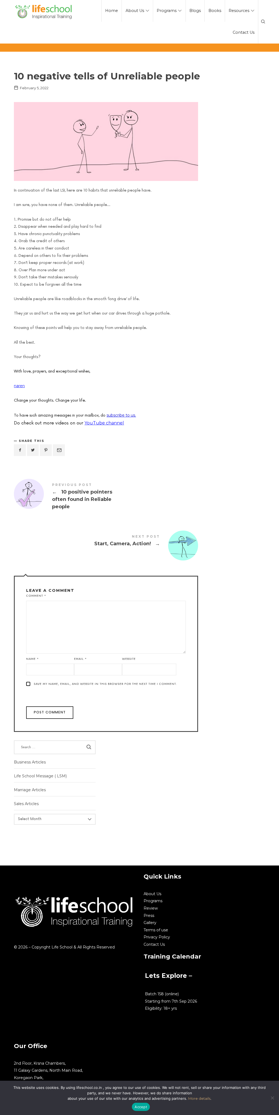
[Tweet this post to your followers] (33, 450)
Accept (141, 1107)
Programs (153, 900)
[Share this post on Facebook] (20, 450)
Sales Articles (26, 803)
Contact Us (154, 944)
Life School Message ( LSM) (40, 776)
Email (80, 659)
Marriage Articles (30, 789)
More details (199, 1098)
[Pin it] (46, 450)
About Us (152, 893)
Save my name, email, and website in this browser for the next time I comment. (105, 684)
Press (149, 915)
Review (151, 908)
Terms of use (156, 930)
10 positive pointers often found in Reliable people (106, 497)
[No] (272, 1098)
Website (129, 659)
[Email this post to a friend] (59, 450)
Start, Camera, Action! (106, 541)
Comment (36, 596)
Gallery (150, 922)
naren (19, 385)
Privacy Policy (157, 937)
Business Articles (30, 762)
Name (32, 659)
